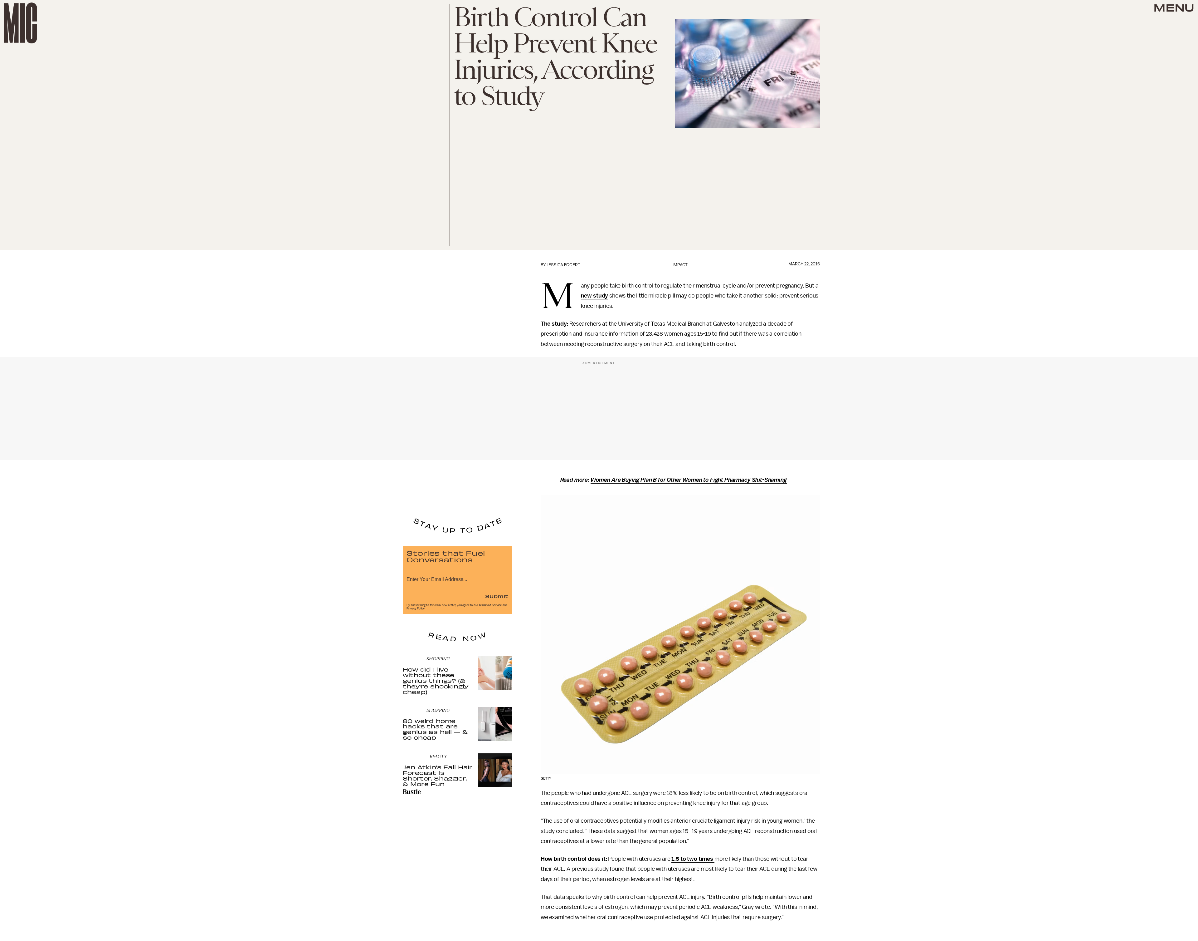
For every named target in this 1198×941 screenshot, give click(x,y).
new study (594, 296)
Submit (496, 596)
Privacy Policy (416, 608)
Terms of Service (490, 605)
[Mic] (20, 22)
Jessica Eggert (563, 265)
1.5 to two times (692, 859)
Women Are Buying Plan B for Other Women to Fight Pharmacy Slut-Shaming (689, 480)
